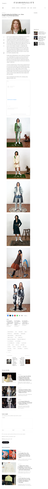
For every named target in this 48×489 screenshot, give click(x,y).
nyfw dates (9, 346)
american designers (10, 331)
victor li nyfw (9, 350)
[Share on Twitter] (4, 40)
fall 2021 (26, 331)
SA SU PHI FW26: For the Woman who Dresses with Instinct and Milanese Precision (24, 480)
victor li (14, 348)
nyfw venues (24, 346)
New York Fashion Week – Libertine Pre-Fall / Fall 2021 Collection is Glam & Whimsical (17, 322)
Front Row (3, 12)
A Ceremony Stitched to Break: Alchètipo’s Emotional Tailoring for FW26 (25, 403)
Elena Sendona (4, 17)
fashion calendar (16, 333)
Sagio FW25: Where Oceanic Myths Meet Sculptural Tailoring (41, 43)
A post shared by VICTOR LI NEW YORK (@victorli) (18, 114)
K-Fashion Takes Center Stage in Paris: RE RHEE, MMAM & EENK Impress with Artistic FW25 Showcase (42, 38)
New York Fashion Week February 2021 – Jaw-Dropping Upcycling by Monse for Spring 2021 (15, 361)
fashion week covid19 (18, 335)
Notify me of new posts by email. (7, 438)
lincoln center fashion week (21, 339)
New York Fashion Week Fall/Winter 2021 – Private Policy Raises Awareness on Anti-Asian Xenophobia (22, 361)
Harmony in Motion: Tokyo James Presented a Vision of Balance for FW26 (25, 391)
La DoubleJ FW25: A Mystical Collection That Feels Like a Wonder (42, 32)
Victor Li (11, 55)
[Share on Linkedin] (4, 46)
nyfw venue (19, 346)
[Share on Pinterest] (4, 43)
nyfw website (9, 348)
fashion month (23, 333)
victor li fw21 (26, 348)
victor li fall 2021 (20, 348)
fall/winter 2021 (10, 333)
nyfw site (14, 346)
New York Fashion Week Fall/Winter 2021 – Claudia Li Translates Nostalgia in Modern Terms (10, 322)
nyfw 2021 (17, 344)
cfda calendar (20, 331)
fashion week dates (10, 337)
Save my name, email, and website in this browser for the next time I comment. (14, 434)
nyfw (13, 344)
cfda (16, 331)
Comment (3, 417)
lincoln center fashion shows (12, 339)
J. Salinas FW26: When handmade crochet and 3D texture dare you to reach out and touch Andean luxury (25, 467)
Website (24, 430)
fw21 (15, 337)
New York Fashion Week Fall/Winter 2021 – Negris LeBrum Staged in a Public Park (25, 322)
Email (13, 430)
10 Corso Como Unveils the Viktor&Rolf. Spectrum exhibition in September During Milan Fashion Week (25, 378)
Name (3, 430)
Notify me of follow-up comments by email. (9, 436)
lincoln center (20, 337)
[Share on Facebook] (4, 37)
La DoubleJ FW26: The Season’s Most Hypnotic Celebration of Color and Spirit (24, 455)
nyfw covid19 (22, 344)
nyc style (9, 344)
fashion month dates (10, 335)
